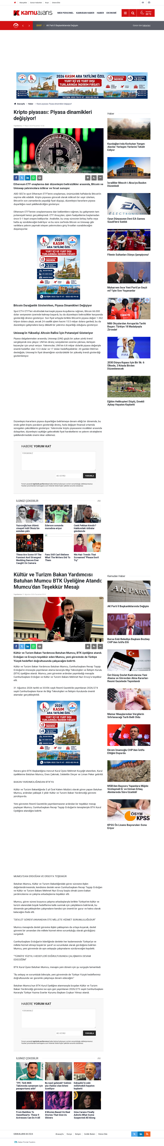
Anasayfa (21, 104)
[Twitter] (21, 177)
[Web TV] (142, 2)
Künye (69, 1134)
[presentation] (23, 25)
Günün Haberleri (36, 3)
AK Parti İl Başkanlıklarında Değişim (62, 25)
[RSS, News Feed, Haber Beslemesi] (147, 1134)
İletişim (78, 1134)
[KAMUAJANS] (33, 13)
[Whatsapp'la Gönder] (33, 177)
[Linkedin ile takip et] (141, 1134)
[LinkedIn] (27, 177)
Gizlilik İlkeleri (89, 1134)
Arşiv (47, 3)
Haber (100, 13)
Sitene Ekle (56, 3)
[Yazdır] (39, 177)
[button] (87, 177)
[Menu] (125, 13)
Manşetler (23, 3)
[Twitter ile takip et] (134, 1134)
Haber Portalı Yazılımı (26, 1142)
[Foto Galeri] (149, 2)
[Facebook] (16, 177)
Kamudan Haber (85, 13)
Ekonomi (111, 13)
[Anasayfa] (15, 3)
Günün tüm (141, 25)
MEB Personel (65, 13)
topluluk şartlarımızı (41, 484)
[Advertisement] (82, 49)
